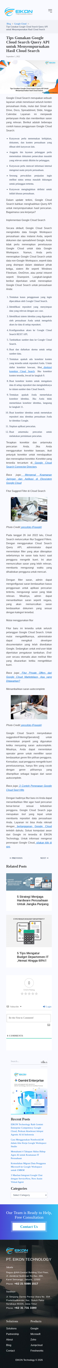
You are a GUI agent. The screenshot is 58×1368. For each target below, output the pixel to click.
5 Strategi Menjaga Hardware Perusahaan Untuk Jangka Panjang (32, 900)
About (9, 1339)
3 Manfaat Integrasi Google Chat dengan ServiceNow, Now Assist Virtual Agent (26, 1178)
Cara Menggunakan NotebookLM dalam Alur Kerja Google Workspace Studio (28, 1143)
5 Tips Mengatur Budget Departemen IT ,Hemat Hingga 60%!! (32, 956)
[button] (50, 11)
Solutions (11, 1328)
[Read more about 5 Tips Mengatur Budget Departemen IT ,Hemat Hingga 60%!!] (29, 931)
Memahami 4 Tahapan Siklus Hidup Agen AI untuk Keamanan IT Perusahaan (28, 1155)
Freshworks (36, 1350)
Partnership (12, 1334)
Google (34, 1328)
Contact (10, 1350)
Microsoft (35, 1334)
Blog (8, 1345)
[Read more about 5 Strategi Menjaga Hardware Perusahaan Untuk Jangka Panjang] (29, 881)
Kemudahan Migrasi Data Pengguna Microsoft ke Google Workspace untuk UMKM (28, 1166)
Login (48, 1007)
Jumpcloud (36, 1345)
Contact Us (29, 1227)
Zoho (33, 1339)
